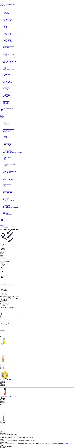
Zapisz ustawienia (3, 447)
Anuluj (1, 447)
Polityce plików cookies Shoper (67, 443)
